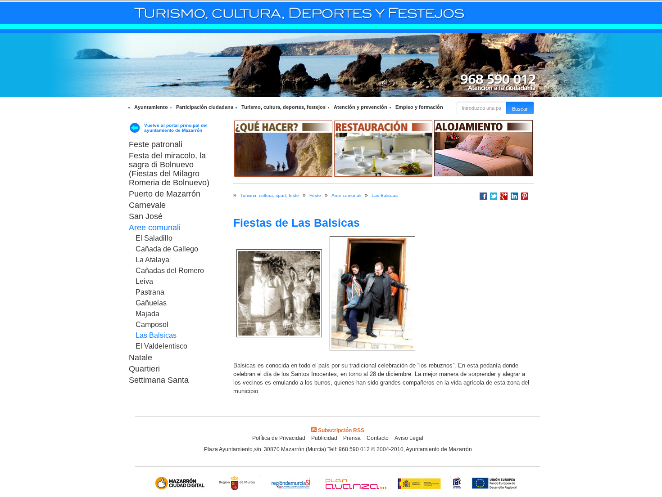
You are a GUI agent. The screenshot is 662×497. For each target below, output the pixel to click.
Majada (147, 314)
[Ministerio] (419, 484)
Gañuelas (151, 303)
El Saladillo (154, 238)
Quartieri (144, 368)
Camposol (152, 324)
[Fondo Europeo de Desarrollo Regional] (496, 484)
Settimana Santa (159, 380)
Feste (315, 195)
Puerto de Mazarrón (164, 193)
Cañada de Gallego (167, 249)
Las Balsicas (156, 335)
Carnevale (147, 205)
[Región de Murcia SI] (291, 484)
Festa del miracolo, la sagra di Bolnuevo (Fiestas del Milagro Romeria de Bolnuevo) (169, 169)
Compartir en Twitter (493, 196)
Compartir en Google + (504, 196)
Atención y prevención (360, 107)
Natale (140, 357)
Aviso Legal (408, 438)
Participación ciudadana (204, 107)
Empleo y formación (419, 107)
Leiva (144, 281)
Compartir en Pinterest (524, 196)
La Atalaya (152, 260)
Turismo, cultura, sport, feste (269, 195)
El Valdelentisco (161, 346)
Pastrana (150, 292)
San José (146, 216)
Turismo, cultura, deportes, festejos (283, 107)
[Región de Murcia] (238, 484)
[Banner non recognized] (457, 484)
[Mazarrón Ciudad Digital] (182, 484)
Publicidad (324, 438)
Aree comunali (155, 227)
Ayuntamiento (151, 107)
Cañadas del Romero (170, 270)
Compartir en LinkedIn (514, 196)
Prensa (352, 438)
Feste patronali (155, 144)
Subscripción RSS (341, 430)
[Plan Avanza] (355, 484)
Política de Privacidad (278, 438)
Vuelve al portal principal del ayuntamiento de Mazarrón (176, 128)
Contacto (378, 438)
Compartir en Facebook (483, 196)
